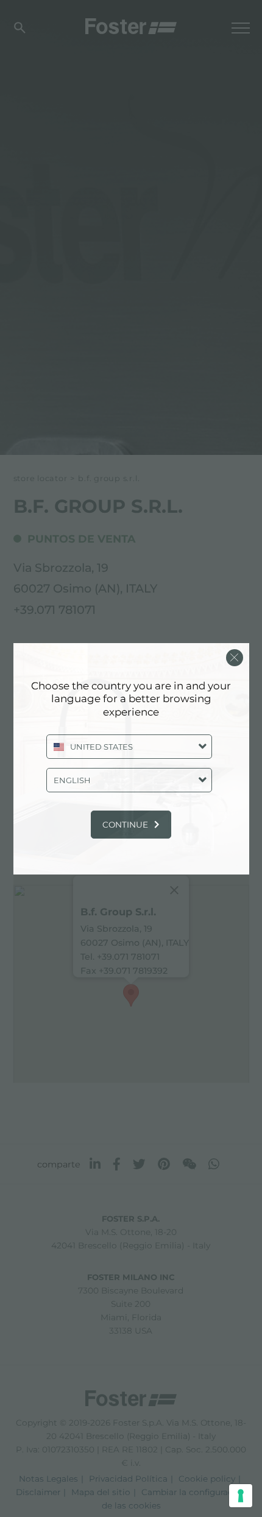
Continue (125, 824)
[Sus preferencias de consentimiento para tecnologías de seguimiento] (240, 1495)
